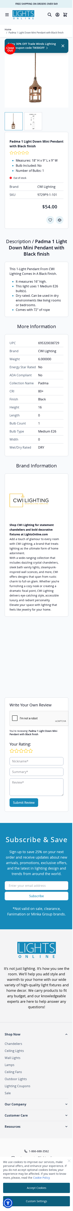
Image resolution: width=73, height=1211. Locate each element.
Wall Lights (12, 1058)
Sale (8, 1093)
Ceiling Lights (14, 1051)
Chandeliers (13, 1044)
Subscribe (36, 896)
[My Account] (57, 15)
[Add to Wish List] (50, 220)
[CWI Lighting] (36, 500)
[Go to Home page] (23, 14)
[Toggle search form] (50, 15)
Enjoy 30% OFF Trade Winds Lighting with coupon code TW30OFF (32, 46)
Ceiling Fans (13, 1072)
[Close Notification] (63, 45)
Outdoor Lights (16, 1079)
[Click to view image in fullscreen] (36, 75)
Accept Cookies (36, 1188)
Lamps (9, 1065)
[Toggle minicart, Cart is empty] (65, 15)
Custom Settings (36, 1201)
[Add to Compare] (59, 220)
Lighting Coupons (17, 1086)
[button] (36, 1034)
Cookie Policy (41, 1177)
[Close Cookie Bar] (69, 1161)
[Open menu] (7, 14)
